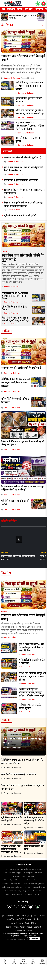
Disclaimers (20, 931)
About (29, 927)
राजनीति (10, 919)
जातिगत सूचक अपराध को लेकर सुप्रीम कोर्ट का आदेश (34, 821)
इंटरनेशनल (7, 25)
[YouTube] (23, 907)
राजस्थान (11, 9)
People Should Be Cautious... (32, 890)
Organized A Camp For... (33, 894)
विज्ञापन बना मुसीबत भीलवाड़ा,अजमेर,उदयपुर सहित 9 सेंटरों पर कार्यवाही (23, 204)
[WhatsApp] (37, 907)
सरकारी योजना (17, 923)
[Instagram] (30, 907)
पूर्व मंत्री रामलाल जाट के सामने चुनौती (20, 216)
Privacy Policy (19, 927)
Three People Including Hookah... (34, 883)
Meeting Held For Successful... (34, 872)
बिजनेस (6, 573)
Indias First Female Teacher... (11, 883)
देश (3, 9)
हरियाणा (39, 9)
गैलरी (27, 923)
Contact (37, 927)
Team (8, 927)
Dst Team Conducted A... (35, 880)
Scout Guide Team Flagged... (12, 872)
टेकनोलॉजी (20, 919)
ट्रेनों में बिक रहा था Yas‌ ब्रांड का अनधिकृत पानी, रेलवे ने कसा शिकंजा (24, 168)
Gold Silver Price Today (13, 890)
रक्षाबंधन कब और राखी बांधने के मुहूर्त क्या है (23, 58)
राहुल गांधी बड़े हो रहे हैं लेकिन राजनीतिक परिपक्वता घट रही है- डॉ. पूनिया (11, 850)
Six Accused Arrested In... (14, 894)
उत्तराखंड (42, 916)
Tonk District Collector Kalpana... (23, 876)
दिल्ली (19, 9)
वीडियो (33, 923)
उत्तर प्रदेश (29, 9)
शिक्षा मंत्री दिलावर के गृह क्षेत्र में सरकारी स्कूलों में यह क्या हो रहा (24, 191)
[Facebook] (9, 907)
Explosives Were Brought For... (12, 887)
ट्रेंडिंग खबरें (7, 151)
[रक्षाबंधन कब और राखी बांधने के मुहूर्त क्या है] (23, 41)
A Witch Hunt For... (13, 869)
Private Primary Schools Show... (34, 887)
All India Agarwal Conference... (14, 880)
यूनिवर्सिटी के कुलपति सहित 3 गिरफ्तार (21, 180)
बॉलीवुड (29, 919)
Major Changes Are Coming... (31, 869)
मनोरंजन (6, 331)
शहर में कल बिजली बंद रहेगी (33, 847)
